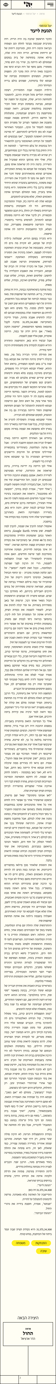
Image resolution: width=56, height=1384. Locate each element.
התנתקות (41, 1243)
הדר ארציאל (28, 1338)
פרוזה (42, 13)
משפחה (20, 1243)
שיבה (43, 1251)
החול (28, 1333)
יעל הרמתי (31, 13)
